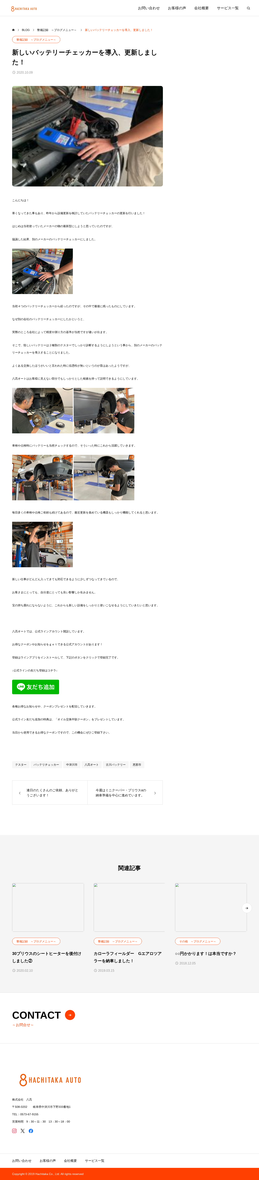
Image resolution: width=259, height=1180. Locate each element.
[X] (22, 1130)
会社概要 (201, 8)
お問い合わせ (149, 8)
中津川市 (71, 764)
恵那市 (137, 764)
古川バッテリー (116, 764)
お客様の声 (177, 8)
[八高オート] (24, 8)
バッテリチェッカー (46, 764)
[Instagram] (14, 1130)
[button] (247, 908)
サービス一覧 (228, 8)
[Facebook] (30, 1130)
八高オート (92, 764)
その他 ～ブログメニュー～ (197, 941)
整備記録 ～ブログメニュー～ (36, 39)
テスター (21, 764)
